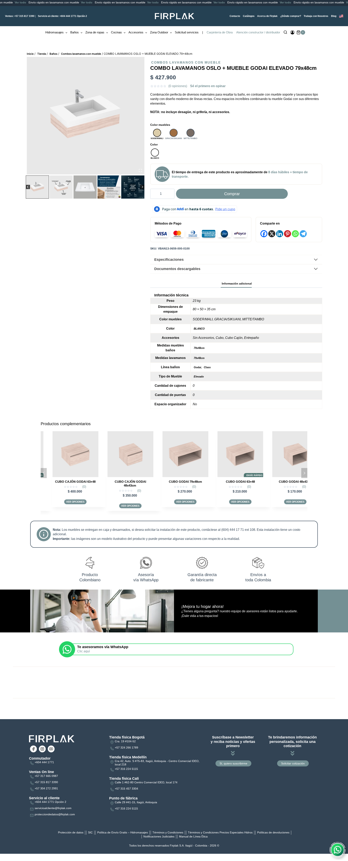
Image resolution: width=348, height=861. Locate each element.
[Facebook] (263, 233)
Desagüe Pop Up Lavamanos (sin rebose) (284, 483)
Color (154, 144)
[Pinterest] (287, 233)
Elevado (199, 376)
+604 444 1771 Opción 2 (62, 16)
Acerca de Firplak (267, 16)
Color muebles (160, 124)
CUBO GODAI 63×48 (174, 481)
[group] (37, 187)
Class (207, 367)
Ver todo (51, 2)
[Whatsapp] (295, 233)
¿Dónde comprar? (290, 16)
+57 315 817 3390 (19, 16)
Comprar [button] (284, 505)
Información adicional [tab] (237, 283)
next (304, 473)
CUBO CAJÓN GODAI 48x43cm (64, 483)
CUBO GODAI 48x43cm (229, 481)
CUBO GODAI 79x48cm (119, 481)
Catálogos (249, 16)
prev (44, 473)
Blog (333, 16)
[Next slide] (142, 187)
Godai (197, 367)
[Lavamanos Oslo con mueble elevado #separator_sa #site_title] (85, 115)
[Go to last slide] (28, 187)
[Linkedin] (279, 233)
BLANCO (199, 328)
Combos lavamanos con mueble (186, 62)
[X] (271, 233)
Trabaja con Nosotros (316, 16)
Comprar (232, 194)
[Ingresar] (292, 32)
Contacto (235, 16)
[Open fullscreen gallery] (140, 170)
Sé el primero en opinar (208, 86)
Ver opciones (64, 505)
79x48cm (199, 348)
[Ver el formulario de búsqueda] (285, 32)
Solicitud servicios (187, 32)
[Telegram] (303, 233)
